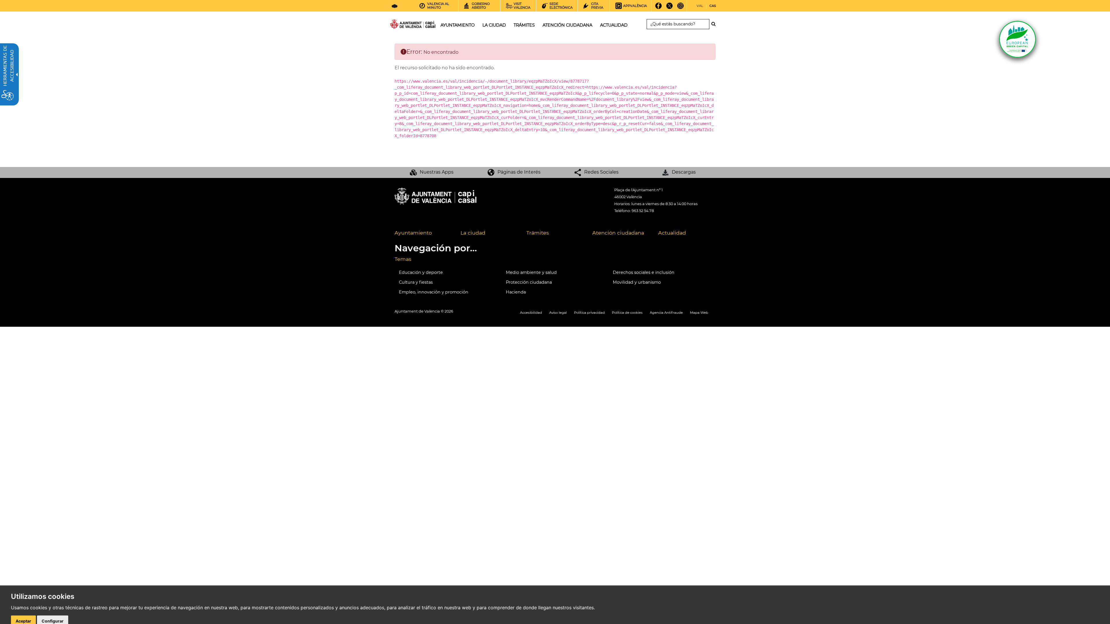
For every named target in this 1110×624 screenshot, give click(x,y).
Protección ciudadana (529, 282)
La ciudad (472, 233)
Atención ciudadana (618, 233)
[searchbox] (678, 24)
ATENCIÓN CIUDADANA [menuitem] (567, 25)
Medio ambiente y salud (531, 272)
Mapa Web (699, 313)
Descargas (684, 172)
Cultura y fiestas (416, 282)
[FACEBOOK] (659, 8)
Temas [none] (403, 259)
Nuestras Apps (437, 172)
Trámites (537, 233)
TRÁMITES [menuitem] (524, 25)
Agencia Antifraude (666, 313)
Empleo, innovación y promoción (433, 292)
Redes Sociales (601, 172)
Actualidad (672, 233)
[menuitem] (423, 233)
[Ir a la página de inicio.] (402, 25)
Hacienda (516, 292)
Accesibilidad (531, 313)
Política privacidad (589, 313)
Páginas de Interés (519, 172)
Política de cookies (627, 313)
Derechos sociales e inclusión (643, 272)
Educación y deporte (421, 272)
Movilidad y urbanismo (637, 282)
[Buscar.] (715, 24)
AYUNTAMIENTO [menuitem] (458, 25)
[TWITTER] (670, 8)
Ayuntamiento (413, 233)
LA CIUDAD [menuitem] (494, 25)
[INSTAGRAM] (680, 8)
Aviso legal (558, 313)
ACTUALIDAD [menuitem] (614, 25)
